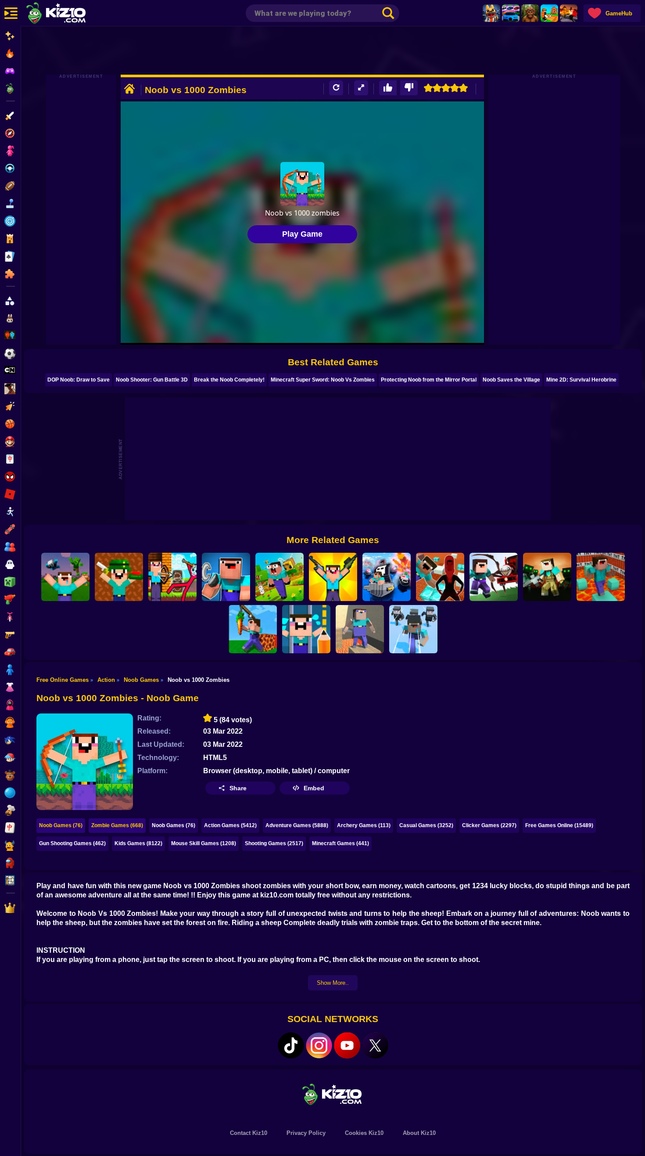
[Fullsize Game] (361, 88)
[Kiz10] (70, 14)
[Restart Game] (336, 88)
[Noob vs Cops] (386, 577)
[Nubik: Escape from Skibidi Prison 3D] (440, 577)
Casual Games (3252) (426, 825)
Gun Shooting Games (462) (72, 843)
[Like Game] (388, 88)
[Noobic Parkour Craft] (360, 629)
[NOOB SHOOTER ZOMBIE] (547, 577)
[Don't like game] (409, 88)
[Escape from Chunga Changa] (530, 13)
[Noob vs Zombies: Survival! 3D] (65, 577)
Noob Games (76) (60, 825)
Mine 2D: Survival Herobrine (581, 380)
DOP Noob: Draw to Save (78, 380)
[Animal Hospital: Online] (491, 13)
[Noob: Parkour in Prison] (601, 577)
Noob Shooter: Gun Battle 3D (152, 380)
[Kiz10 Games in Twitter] (375, 1045)
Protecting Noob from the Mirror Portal (429, 380)
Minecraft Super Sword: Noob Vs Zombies (323, 380)
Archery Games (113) (364, 825)
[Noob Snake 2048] (253, 629)
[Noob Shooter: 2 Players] (119, 577)
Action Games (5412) (230, 825)
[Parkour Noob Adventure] (279, 577)
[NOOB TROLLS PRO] (226, 577)
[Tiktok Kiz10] (291, 1045)
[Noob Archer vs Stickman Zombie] (172, 577)
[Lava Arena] (568, 13)
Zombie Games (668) (117, 825)
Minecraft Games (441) (340, 843)
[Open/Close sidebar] (11, 13)
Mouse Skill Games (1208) (203, 843)
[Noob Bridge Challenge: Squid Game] (413, 629)
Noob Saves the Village (511, 380)
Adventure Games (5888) (296, 825)
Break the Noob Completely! (229, 380)
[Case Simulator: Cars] (511, 13)
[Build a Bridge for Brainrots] (549, 13)
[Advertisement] (333, 50)
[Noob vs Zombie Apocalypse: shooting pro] (333, 577)
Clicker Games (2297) (489, 825)
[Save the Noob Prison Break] (306, 629)
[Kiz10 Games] (333, 1094)
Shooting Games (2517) (274, 843)
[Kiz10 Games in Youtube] (347, 1045)
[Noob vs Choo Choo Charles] (493, 577)
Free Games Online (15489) (559, 825)
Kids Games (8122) (138, 843)
